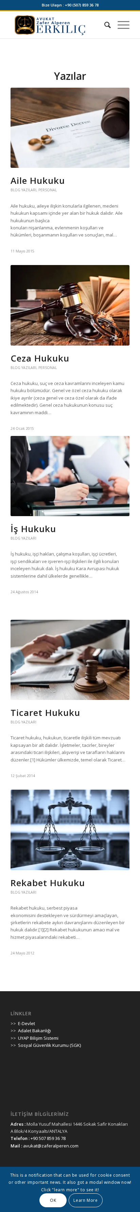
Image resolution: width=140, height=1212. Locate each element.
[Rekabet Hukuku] (70, 830)
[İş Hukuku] (70, 476)
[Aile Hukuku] (70, 128)
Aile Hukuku (38, 180)
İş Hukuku (33, 529)
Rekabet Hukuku (48, 883)
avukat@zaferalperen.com (50, 1146)
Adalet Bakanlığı (34, 1030)
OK (53, 1200)
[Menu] (120, 24)
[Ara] (104, 24)
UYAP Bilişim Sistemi (38, 1038)
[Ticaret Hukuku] (70, 660)
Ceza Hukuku (40, 358)
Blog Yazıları (23, 190)
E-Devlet (26, 1023)
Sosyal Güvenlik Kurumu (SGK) (49, 1045)
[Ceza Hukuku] (70, 305)
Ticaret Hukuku (45, 712)
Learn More (85, 1200)
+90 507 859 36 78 (48, 1138)
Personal (47, 190)
